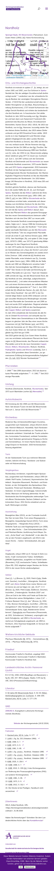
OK (20, 867)
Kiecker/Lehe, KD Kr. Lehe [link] (15, 699)
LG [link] (11, 578)
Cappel (12, 310)
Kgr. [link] (37, 116)
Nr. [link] (13, 675)
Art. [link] (25, 768)
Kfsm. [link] (30, 105)
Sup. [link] (21, 276)
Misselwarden (24, 347)
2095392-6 (9, 711)
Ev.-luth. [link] (22, 227)
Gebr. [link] (39, 578)
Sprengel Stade (11, 35)
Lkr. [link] (28, 153)
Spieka (43, 90)
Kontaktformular (36, 820)
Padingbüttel (10, 350)
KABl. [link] (9, 742)
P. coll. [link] (12, 198)
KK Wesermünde (25, 35)
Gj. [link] (25, 578)
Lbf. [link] (19, 324)
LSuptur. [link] (26, 678)
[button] (31, 57)
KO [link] (24, 38)
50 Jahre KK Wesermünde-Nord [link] (20, 693)
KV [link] (25, 270)
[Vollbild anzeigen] (45, 53)
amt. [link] (30, 196)
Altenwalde (42, 230)
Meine (17, 584)
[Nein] (51, 862)
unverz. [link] (20, 752)
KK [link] (28, 276)
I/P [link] (18, 562)
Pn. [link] (37, 258)
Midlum (29, 193)
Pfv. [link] (26, 238)
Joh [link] (32, 587)
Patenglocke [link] (17, 612)
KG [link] (24, 193)
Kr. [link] (10, 153)
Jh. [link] (35, 88)
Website (17, 723)
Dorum (8, 347)
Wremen (29, 350)
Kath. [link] (25, 610)
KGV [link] (18, 358)
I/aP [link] (13, 557)
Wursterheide (34, 161)
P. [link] (12, 196)
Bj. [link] (24, 639)
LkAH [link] (9, 739)
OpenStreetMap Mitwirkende (22, 75)
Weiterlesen (30, 867)
